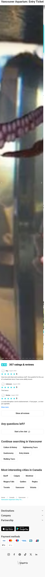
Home (3, 497)
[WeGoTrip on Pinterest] (20, 554)
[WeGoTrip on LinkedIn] (36, 554)
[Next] (40, 183)
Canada (11, 497)
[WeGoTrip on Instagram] (8, 554)
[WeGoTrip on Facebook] (14, 554)
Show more (5, 407)
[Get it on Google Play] (22, 529)
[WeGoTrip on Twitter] (31, 554)
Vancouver (22, 497)
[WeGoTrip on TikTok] (25, 554)
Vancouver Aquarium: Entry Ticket (12, 499)
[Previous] (3, 183)
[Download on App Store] (8, 529)
